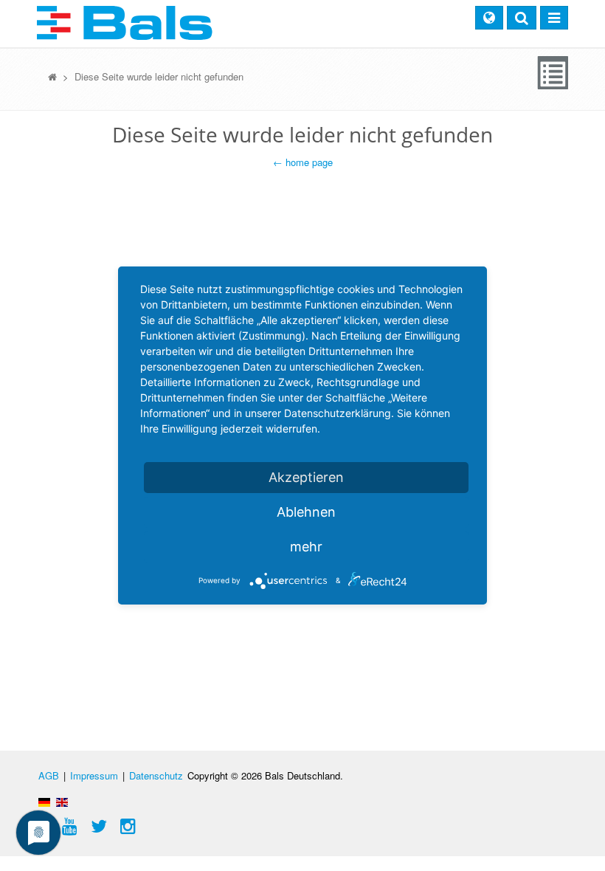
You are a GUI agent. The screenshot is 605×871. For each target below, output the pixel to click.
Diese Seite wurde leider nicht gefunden (159, 76)
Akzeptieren (306, 477)
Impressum (94, 775)
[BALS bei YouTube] (69, 827)
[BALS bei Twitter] (99, 827)
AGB (48, 775)
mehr (306, 546)
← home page (303, 162)
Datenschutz (156, 775)
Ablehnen (306, 512)
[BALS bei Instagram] (128, 827)
